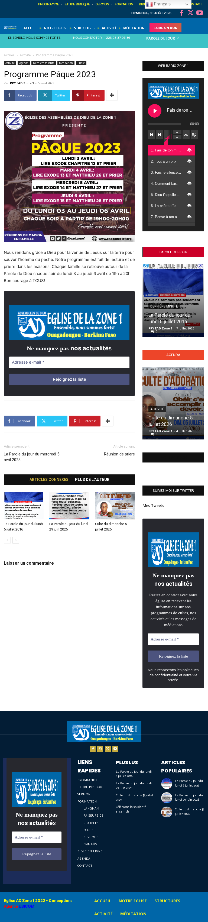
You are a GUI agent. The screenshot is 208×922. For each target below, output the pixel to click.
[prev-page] (7, 540)
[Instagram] (100, 749)
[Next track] (159, 134)
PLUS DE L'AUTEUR (92, 479)
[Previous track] (151, 134)
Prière (81, 63)
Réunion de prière (119, 454)
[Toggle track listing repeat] (186, 134)
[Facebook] (181, 13)
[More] (112, 95)
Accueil (9, 55)
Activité (25, 55)
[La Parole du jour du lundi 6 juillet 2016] (24, 505)
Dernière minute (43, 63)
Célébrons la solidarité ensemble (131, 809)
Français (162, 4)
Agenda (23, 63)
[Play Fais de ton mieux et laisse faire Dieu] (154, 111)
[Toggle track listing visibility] (194, 134)
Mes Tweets (153, 505)
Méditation (66, 63)
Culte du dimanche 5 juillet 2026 (134, 798)
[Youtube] (199, 13)
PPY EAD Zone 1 (22, 83)
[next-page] (15, 540)
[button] (189, 150)
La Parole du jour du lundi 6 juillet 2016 (134, 774)
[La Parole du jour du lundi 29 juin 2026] (69, 505)
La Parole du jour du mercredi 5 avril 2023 (31, 457)
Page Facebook (173, 457)
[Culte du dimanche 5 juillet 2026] (115, 505)
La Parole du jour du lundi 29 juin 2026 (134, 786)
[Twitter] (190, 13)
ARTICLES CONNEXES (49, 479)
